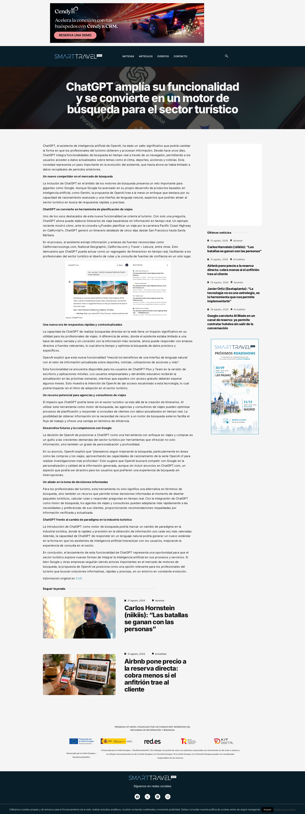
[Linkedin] (157, 796)
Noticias (128, 56)
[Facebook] (137, 796)
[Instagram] (167, 796)
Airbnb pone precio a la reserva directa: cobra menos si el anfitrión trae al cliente (155, 675)
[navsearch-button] (227, 56)
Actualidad (161, 653)
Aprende (159, 600)
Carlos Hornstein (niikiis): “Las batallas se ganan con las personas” (156, 618)
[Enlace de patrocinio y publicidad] (127, 23)
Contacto (180, 56)
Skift (79, 578)
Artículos (146, 56)
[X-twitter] (147, 796)
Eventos (163, 56)
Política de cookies (285, 809)
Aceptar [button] (267, 809)
